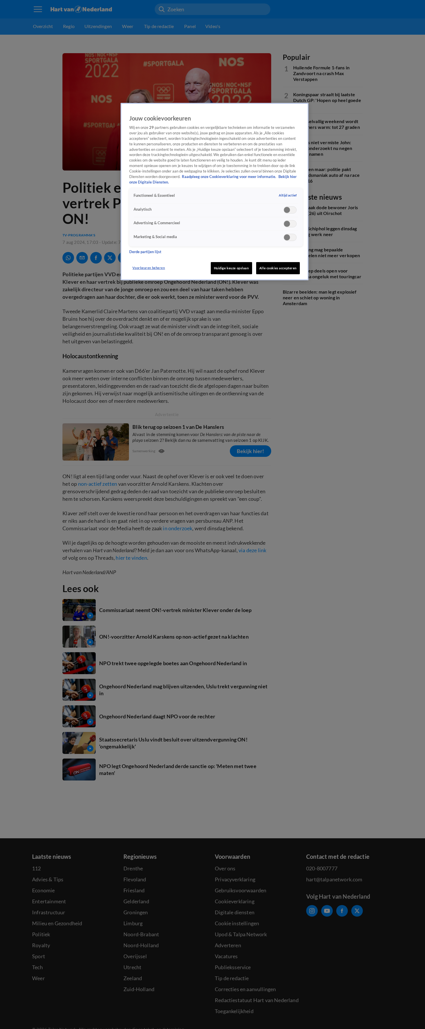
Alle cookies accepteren (278, 268)
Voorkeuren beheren (148, 268)
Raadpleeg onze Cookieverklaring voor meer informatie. (229, 177)
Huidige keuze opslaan (231, 268)
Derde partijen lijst (145, 252)
